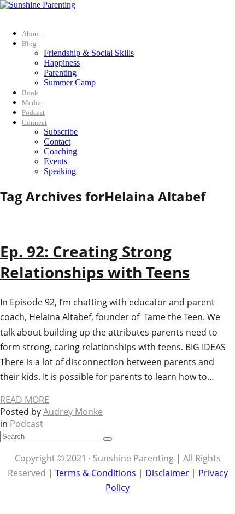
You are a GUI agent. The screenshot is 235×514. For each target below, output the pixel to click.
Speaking (60, 171)
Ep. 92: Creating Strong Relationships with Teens (95, 261)
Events (55, 161)
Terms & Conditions (95, 473)
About (31, 34)
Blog (29, 43)
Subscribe (61, 131)
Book (30, 93)
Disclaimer (167, 473)
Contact (57, 141)
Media (31, 103)
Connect (34, 122)
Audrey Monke (73, 412)
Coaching (60, 151)
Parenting (60, 72)
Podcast (33, 112)
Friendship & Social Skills (89, 52)
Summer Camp (70, 82)
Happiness (62, 62)
